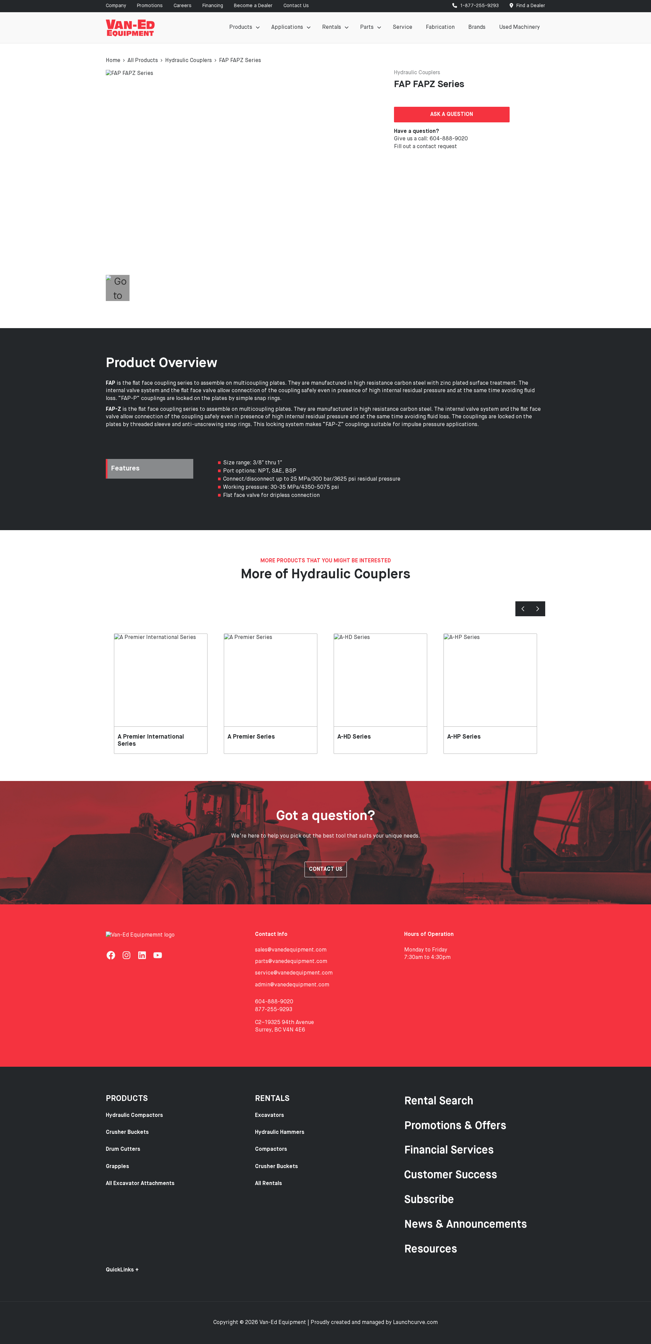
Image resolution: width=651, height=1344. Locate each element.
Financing (212, 5)
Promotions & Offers (455, 1126)
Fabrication (440, 27)
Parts (367, 27)
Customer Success (450, 1175)
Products (240, 27)
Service (402, 27)
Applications (287, 27)
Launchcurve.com (415, 1322)
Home (113, 60)
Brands (477, 27)
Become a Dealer (253, 5)
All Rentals (268, 1183)
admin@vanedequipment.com (292, 985)
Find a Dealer (530, 5)
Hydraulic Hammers (279, 1132)
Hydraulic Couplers (188, 60)
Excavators (269, 1115)
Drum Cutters (123, 1149)
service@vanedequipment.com (294, 973)
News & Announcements (465, 1224)
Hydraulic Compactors (134, 1115)
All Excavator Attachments (140, 1183)
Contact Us (296, 5)
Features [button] (125, 468)
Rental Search (438, 1101)
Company (116, 5)
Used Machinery (519, 27)
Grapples (117, 1166)
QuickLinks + (122, 1270)
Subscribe (429, 1200)
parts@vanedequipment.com (291, 961)
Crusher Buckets (127, 1132)
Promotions (150, 5)
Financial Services (449, 1150)
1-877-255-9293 (479, 5)
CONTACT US (325, 869)
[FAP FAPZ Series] (232, 171)
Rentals (331, 27)
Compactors (271, 1149)
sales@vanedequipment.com (291, 950)
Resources (430, 1249)
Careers (183, 5)
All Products (142, 60)
